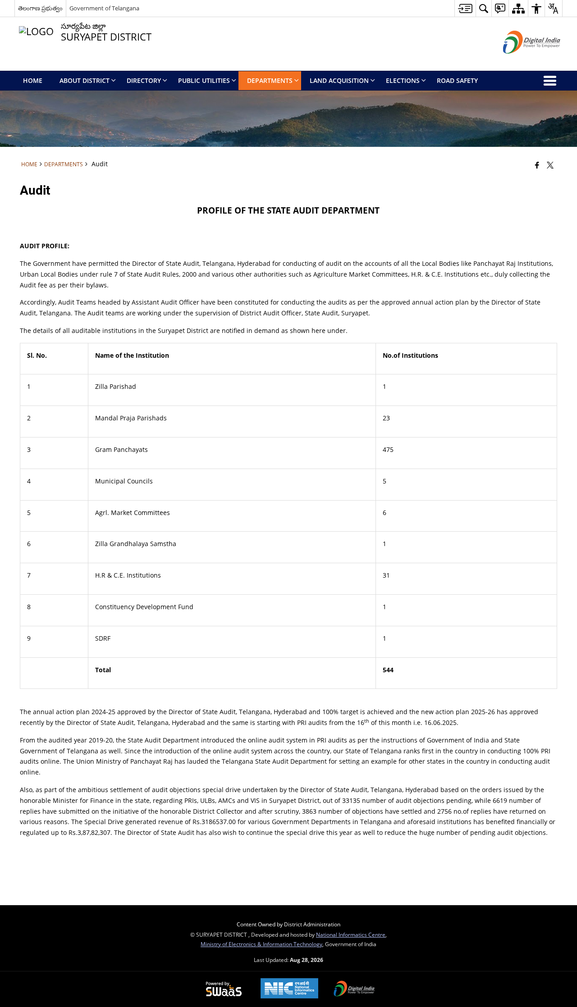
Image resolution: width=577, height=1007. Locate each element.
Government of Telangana (104, 8)
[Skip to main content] (465, 8)
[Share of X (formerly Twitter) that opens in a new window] (550, 165)
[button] (483, 8)
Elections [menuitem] (403, 80)
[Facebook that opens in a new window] (537, 165)
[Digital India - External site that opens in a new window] (520, 61)
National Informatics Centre (350, 934)
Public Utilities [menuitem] (204, 80)
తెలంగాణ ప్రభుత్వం (40, 8)
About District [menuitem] (85, 80)
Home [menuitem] (32, 80)
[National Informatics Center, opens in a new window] (289, 989)
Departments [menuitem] (270, 80)
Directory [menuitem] (144, 80)
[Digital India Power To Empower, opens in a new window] (354, 989)
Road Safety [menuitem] (457, 80)
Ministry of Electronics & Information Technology (261, 944)
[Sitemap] (518, 8)
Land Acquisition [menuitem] (339, 80)
